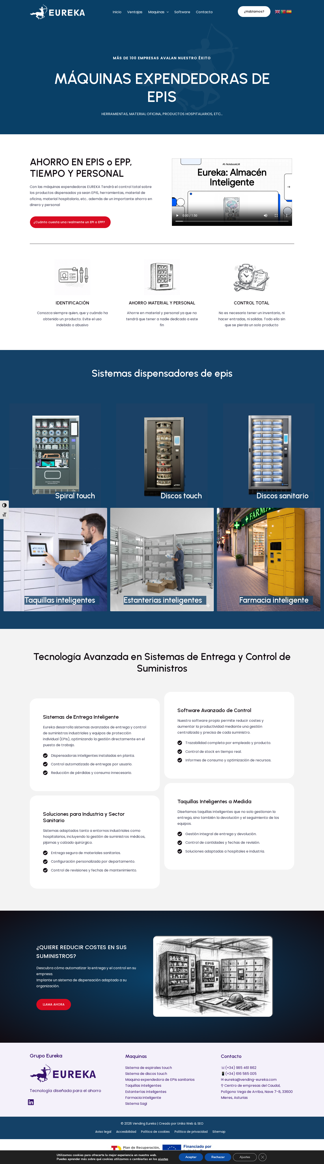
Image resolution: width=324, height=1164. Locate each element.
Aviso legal (103, 1131)
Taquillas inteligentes (59, 600)
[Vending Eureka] (57, 11)
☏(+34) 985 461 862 (238, 1067)
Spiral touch (75, 495)
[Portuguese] (283, 11)
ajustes (163, 1159)
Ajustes (245, 1157)
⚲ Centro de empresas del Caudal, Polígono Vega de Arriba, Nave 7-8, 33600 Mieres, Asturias (257, 1091)
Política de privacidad (191, 1131)
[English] (278, 11)
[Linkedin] (31, 1102)
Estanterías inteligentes (145, 1091)
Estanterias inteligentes (163, 600)
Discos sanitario (283, 495)
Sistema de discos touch (146, 1073)
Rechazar (218, 1157)
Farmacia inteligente (274, 600)
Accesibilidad (126, 1131)
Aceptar (190, 1157)
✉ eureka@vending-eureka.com (249, 1079)
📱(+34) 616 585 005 (239, 1073)
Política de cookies (155, 1131)
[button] (166, 12)
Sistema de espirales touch (148, 1067)
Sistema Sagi (136, 1103)
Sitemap (218, 1131)
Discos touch (181, 495)
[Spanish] (289, 11)
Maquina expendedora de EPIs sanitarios (160, 1079)
